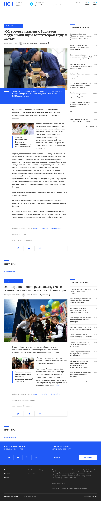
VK (47, 229)
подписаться (88, 457)
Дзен (43, 229)
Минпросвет (27, 406)
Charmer (94, 496)
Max (59, 229)
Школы (19, 406)
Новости (35, 229)
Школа (19, 240)
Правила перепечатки (12, 496)
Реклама (7, 478)
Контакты (7, 474)
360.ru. (58, 386)
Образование (27, 240)
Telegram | (54, 229)
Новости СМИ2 (10, 272)
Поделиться (43, 43)
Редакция (7, 470)
